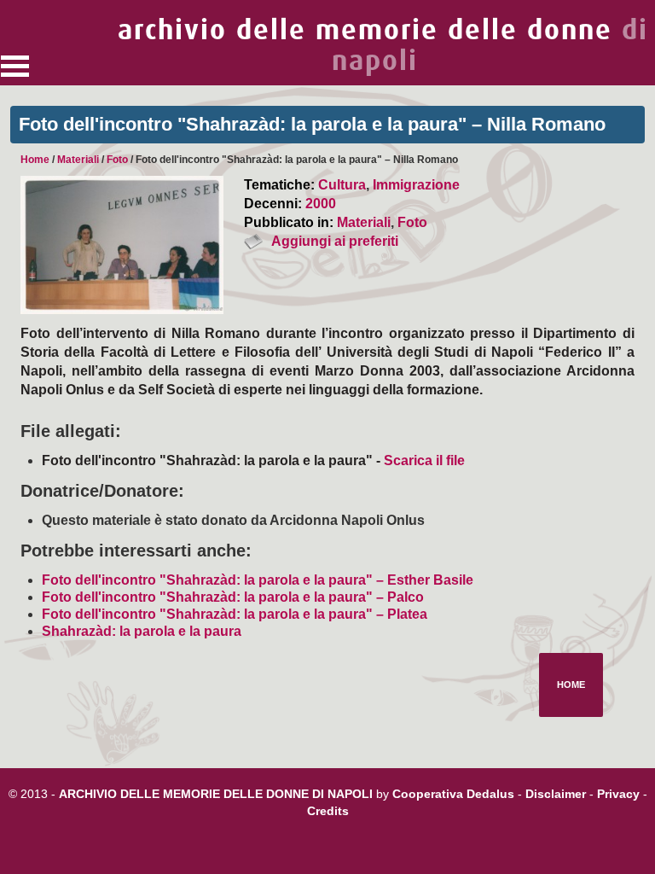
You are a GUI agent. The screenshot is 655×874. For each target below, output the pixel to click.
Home (34, 160)
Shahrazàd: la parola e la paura (141, 631)
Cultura (342, 185)
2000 (320, 203)
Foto (117, 160)
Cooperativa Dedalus (453, 794)
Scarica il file (424, 460)
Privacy (618, 794)
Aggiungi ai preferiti (334, 241)
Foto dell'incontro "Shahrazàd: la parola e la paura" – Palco (233, 597)
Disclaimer (555, 794)
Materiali (78, 160)
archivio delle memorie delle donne (383, 46)
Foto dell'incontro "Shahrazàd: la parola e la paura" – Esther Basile (257, 580)
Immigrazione (416, 185)
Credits (328, 811)
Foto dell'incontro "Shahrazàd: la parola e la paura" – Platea (234, 614)
